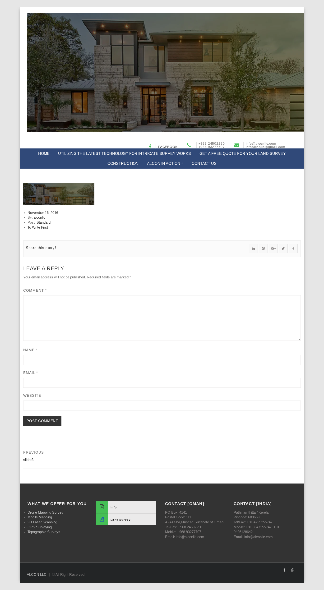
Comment (35, 290)
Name (30, 350)
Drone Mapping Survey (45, 512)
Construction (123, 163)
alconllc (39, 217)
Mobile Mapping (40, 517)
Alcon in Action (163, 163)
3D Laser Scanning (42, 522)
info (114, 507)
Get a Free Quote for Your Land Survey (242, 154)
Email (30, 373)
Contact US (204, 163)
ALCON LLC (36, 574)
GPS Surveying (40, 527)
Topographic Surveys (44, 532)
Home (44, 154)
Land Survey (121, 519)
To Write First (38, 227)
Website (32, 395)
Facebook (168, 147)
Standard (44, 222)
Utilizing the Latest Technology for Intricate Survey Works (124, 154)
